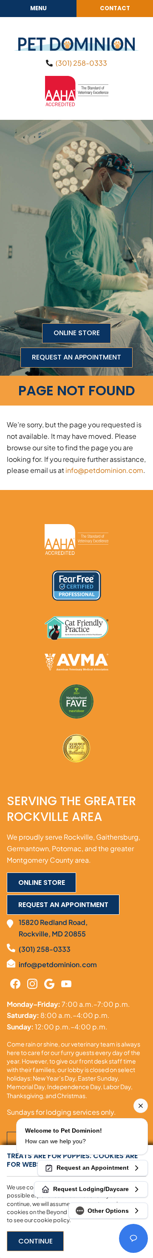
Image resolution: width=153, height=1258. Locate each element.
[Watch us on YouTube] (66, 983)
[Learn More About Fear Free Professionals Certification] (76, 585)
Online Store (77, 333)
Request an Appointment (76, 357)
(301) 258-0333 (81, 62)
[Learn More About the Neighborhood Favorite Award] (76, 701)
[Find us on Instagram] (32, 983)
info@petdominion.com (104, 470)
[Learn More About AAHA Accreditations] (76, 90)
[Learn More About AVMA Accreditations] (76, 662)
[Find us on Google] (49, 983)
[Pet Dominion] (76, 44)
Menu (38, 8)
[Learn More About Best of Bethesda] (76, 749)
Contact (115, 8)
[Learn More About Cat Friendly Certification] (76, 628)
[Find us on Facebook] (15, 983)
